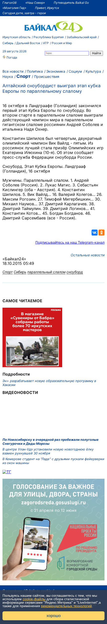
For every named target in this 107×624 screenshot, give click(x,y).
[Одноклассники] (102, 233)
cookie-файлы (34, 599)
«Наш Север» (35, 2)
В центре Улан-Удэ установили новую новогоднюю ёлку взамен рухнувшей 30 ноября (48, 451)
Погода (11, 57)
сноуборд (74, 272)
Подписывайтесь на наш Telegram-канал (70, 242)
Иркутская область (16, 37)
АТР (46, 43)
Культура (93, 71)
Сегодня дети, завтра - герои (24, 13)
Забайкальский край (82, 37)
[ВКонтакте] (95, 233)
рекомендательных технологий (66, 606)
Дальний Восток (28, 43)
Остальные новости (88, 255)
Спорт (23, 76)
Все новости (12, 71)
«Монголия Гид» (14, 8)
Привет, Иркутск (47, 8)
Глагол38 (9, 2)
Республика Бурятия (49, 37)
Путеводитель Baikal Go (71, 2)
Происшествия (46, 76)
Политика (35, 71)
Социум (75, 71)
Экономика (55, 71)
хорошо (54, 616)
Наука (7, 76)
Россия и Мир (62, 43)
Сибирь (7, 43)
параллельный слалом (46, 272)
